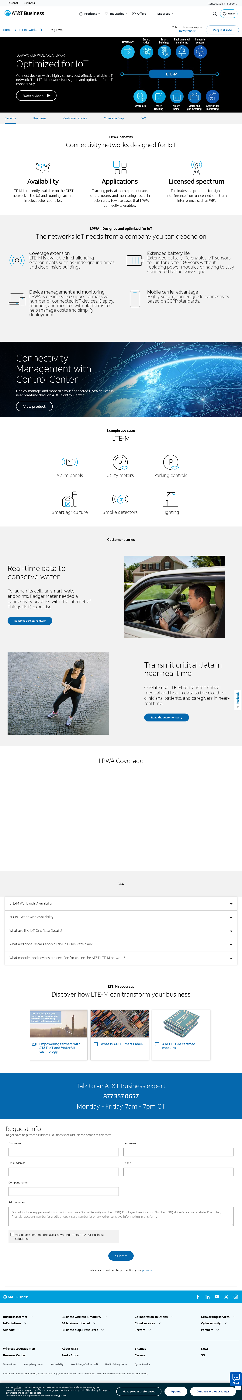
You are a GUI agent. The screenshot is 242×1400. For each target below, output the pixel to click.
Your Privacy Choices (81, 1364)
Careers (140, 1355)
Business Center (14, 1355)
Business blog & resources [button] (80, 1330)
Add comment (17, 1202)
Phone (127, 1163)
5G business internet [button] (76, 1323)
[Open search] (215, 13)
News (205, 1348)
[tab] (121, 903)
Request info (222, 30)
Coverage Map (114, 118)
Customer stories (75, 118)
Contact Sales (216, 3)
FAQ (143, 118)
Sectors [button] (140, 1330)
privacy (147, 1270)
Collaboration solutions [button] (151, 1316)
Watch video (33, 95)
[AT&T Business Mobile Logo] (24, 13)
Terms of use (9, 1364)
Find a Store (70, 1355)
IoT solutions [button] (12, 1323)
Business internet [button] (15, 1316)
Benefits (10, 118)
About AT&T (70, 1348)
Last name (129, 1143)
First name (15, 1143)
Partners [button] (207, 1330)
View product (34, 406)
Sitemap (140, 1348)
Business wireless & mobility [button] (81, 1316)
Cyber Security (142, 1364)
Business (29, 3)
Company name (18, 1182)
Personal (13, 3)
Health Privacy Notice (116, 1364)
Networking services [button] (215, 1316)
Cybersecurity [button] (211, 1323)
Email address (17, 1163)
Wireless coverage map (19, 1348)
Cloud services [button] (145, 1323)
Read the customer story (30, 621)
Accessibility (57, 1364)
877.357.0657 (187, 31)
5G (203, 1355)
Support (232, 3)
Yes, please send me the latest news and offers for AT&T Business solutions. (59, 1237)
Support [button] (9, 1330)
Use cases (39, 118)
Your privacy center (33, 1364)
